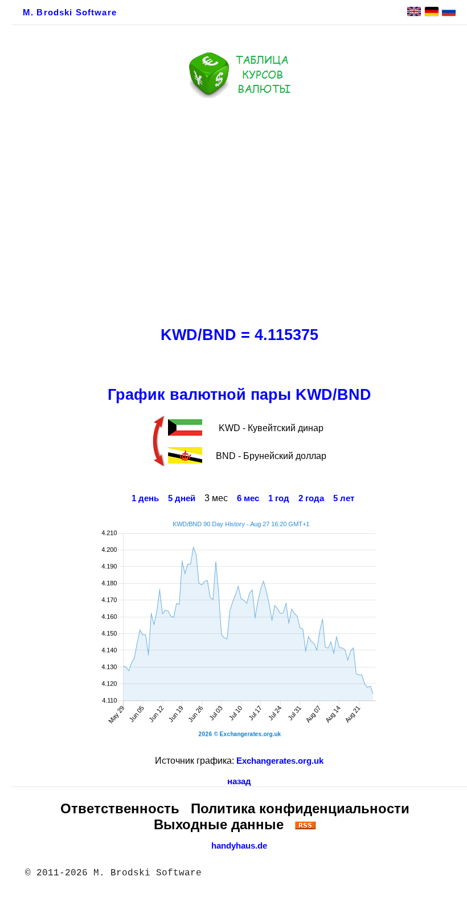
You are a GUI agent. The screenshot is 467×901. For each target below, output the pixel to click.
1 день (145, 498)
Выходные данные (219, 824)
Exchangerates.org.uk (279, 760)
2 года (311, 498)
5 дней (181, 498)
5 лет (343, 498)
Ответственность (119, 808)
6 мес (248, 498)
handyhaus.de (239, 845)
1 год (278, 498)
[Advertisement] (239, 209)
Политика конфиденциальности (300, 808)
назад (239, 781)
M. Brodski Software (70, 12)
